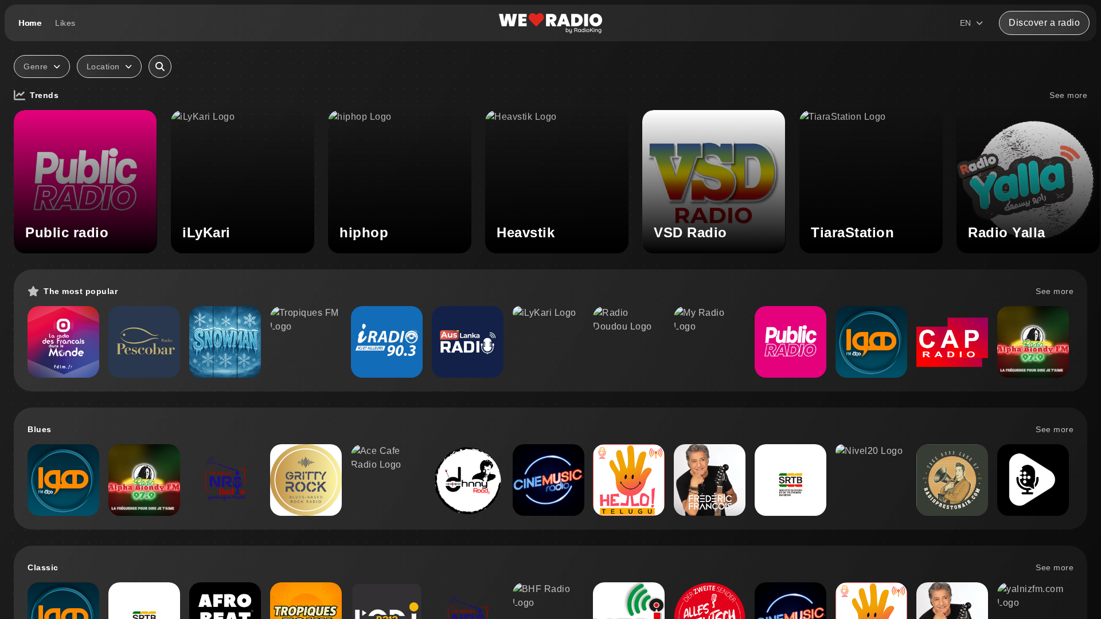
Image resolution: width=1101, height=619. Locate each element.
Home (29, 23)
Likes (65, 23)
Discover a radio (1044, 23)
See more (1068, 95)
